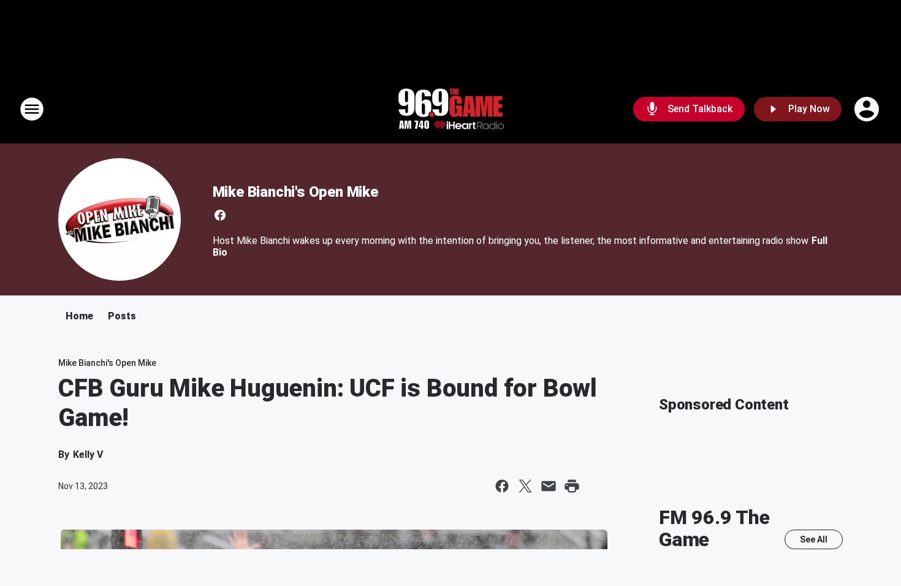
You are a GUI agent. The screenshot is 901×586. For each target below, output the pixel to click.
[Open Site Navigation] (32, 109)
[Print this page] (571, 486)
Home (79, 316)
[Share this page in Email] (548, 486)
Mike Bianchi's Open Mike (295, 191)
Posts (122, 316)
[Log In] (867, 109)
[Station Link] (450, 109)
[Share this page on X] (525, 486)
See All (813, 539)
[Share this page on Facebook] (502, 486)
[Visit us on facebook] (220, 215)
